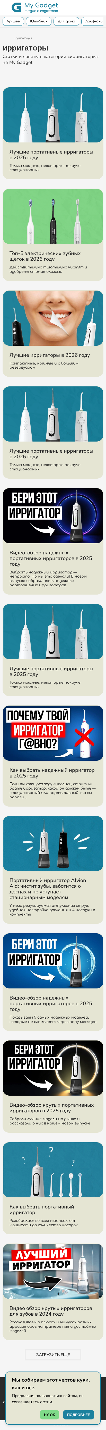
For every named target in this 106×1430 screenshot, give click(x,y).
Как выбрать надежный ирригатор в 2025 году (52, 773)
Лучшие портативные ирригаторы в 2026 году (51, 154)
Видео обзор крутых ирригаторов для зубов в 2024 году (51, 1311)
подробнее (78, 1415)
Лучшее (13, 21)
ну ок (49, 1415)
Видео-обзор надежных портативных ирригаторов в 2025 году (51, 558)
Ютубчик (38, 21)
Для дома (66, 21)
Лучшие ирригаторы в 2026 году (50, 355)
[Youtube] (4, 1384)
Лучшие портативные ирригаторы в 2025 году (51, 671)
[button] (6, 8)
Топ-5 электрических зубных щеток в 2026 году (45, 256)
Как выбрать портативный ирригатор (42, 1209)
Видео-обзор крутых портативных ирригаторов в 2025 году (52, 1108)
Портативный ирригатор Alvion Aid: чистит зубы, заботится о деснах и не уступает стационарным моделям (48, 889)
